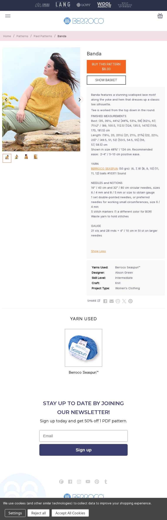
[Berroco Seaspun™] (83, 347)
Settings (15, 513)
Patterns (22, 36)
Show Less (98, 251)
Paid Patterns (43, 36)
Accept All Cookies (70, 513)
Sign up (84, 449)
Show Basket (106, 80)
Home (7, 36)
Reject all (38, 513)
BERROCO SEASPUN (104, 168)
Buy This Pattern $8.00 (106, 66)
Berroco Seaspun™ (84, 372)
